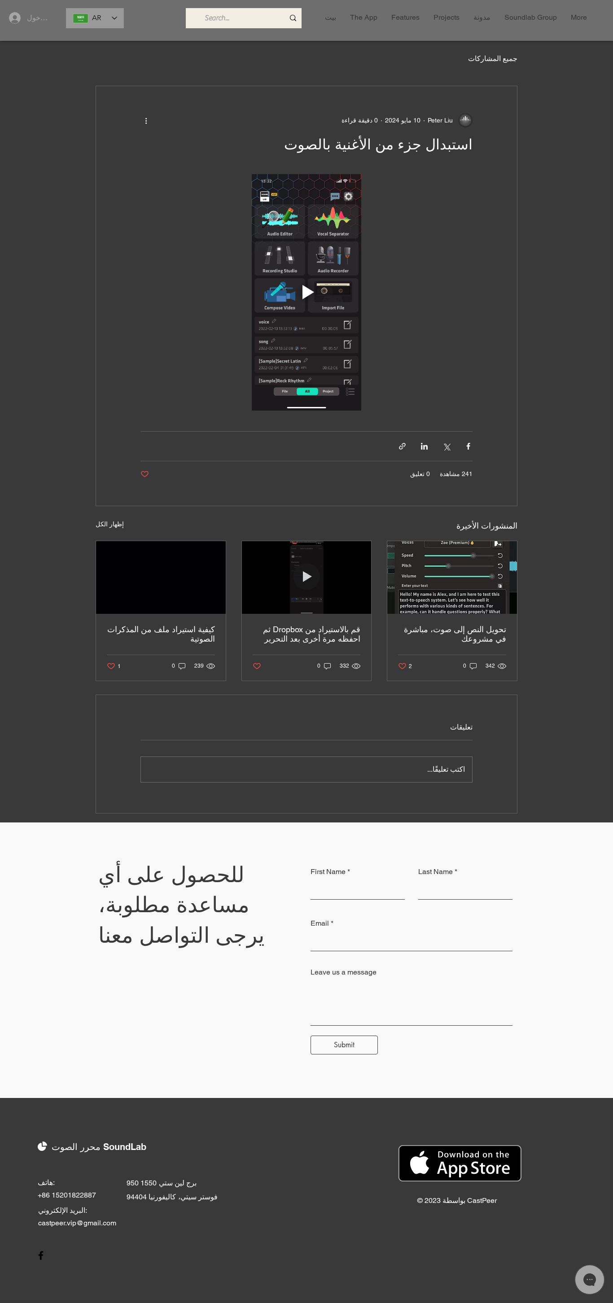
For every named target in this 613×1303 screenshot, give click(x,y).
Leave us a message (344, 972)
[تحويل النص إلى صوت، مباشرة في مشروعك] (452, 577)
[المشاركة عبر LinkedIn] (424, 446)
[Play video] (306, 292)
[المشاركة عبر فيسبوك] (468, 446)
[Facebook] (41, 1255)
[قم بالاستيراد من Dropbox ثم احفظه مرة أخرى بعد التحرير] (307, 577)
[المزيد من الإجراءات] (145, 120)
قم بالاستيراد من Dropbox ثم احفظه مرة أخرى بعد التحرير (311, 634)
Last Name (435, 871)
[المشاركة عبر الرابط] (402, 446)
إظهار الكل (110, 524)
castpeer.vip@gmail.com (77, 1223)
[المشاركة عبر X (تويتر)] (446, 446)
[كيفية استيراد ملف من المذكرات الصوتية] (161, 577)
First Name (328, 871)
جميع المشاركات (492, 58)
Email (320, 923)
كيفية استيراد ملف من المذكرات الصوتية (161, 634)
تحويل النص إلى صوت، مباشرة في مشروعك (455, 634)
